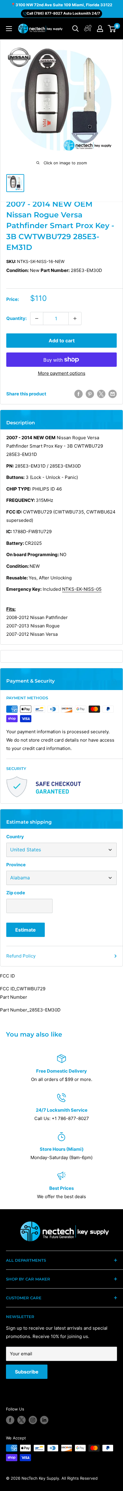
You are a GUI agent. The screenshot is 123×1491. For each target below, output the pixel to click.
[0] (112, 28)
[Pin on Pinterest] (90, 394)
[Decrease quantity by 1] (36, 318)
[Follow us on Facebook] (10, 1420)
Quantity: (16, 318)
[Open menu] (9, 28)
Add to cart (62, 341)
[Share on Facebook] (78, 394)
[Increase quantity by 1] (75, 318)
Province (16, 864)
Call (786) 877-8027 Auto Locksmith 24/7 (63, 13)
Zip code (15, 892)
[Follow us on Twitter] (21, 1420)
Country (15, 836)
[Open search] (75, 28)
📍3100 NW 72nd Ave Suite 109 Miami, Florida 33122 (61, 4)
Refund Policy (21, 956)
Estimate (25, 930)
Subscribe (27, 1372)
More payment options (61, 373)
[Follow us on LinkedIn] (44, 1420)
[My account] (88, 29)
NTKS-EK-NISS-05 (82, 589)
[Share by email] (112, 394)
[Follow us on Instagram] (33, 1420)
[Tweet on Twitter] (101, 394)
